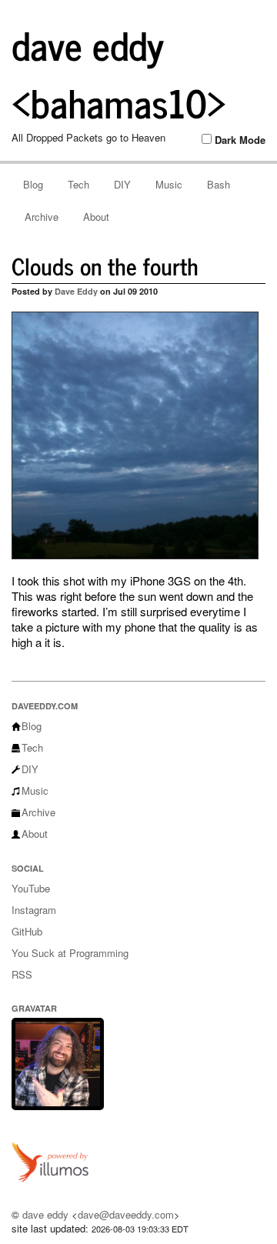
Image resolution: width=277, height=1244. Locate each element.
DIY (122, 184)
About (96, 216)
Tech (78, 184)
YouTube (31, 888)
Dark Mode (240, 140)
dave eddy (45, 1214)
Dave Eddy (76, 291)
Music (168, 184)
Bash (218, 184)
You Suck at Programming (70, 953)
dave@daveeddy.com (126, 1214)
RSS (22, 974)
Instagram (34, 909)
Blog (33, 184)
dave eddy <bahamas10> (119, 72)
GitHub (27, 931)
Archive (41, 216)
